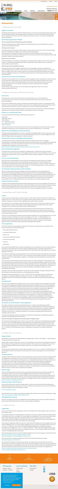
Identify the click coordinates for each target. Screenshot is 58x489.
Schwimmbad (18, 10)
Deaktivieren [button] (7, 485)
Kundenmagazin (44, 1)
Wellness (32, 10)
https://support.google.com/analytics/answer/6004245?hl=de (15, 395)
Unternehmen (41, 10)
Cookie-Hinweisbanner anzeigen (9, 389)
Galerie (49, 10)
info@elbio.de (8, 124)
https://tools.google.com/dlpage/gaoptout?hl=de (12, 379)
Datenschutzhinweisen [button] (7, 482)
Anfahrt (55, 1)
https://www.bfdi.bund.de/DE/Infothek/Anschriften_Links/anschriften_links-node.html (20, 146)
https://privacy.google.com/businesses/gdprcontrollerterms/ (15, 434)
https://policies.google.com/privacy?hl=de (11, 439)
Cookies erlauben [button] (16, 485)
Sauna (25, 10)
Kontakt (50, 1)
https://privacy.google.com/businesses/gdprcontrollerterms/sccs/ (16, 436)
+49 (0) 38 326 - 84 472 (52, 6)
